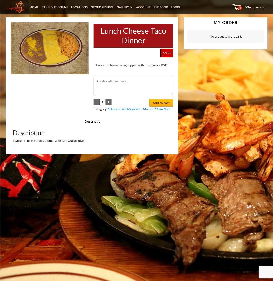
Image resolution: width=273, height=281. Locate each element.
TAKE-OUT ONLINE (55, 7)
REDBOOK (161, 7)
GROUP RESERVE (102, 7)
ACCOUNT (143, 7)
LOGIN (175, 7)
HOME (34, 7)
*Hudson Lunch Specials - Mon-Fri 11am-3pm (139, 109)
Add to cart (161, 103)
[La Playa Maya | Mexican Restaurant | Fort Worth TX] (16, 7)
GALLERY (123, 7)
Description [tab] (93, 121)
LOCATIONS (79, 7)
